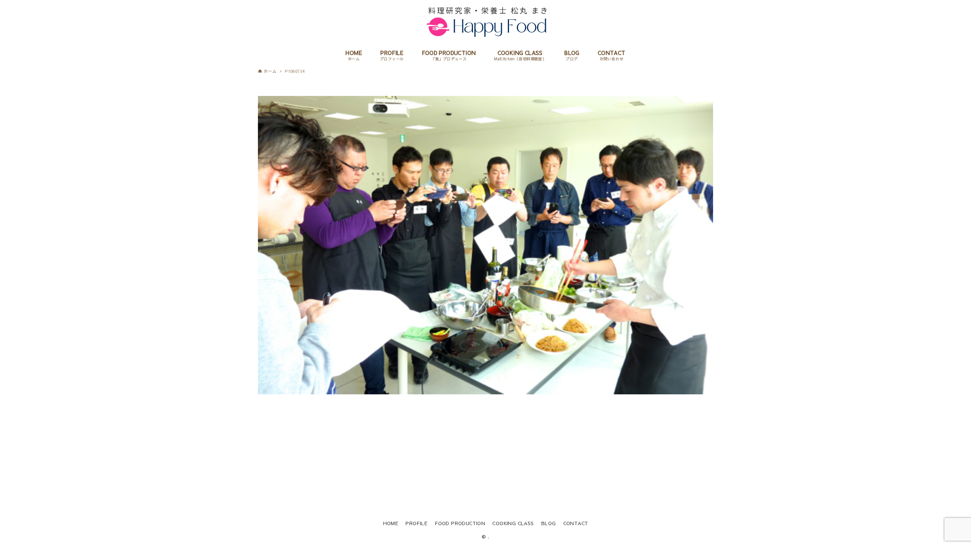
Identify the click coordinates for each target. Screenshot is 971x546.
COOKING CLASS (513, 523)
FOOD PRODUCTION (460, 523)
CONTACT (575, 523)
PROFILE (416, 523)
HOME (391, 523)
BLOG (548, 523)
